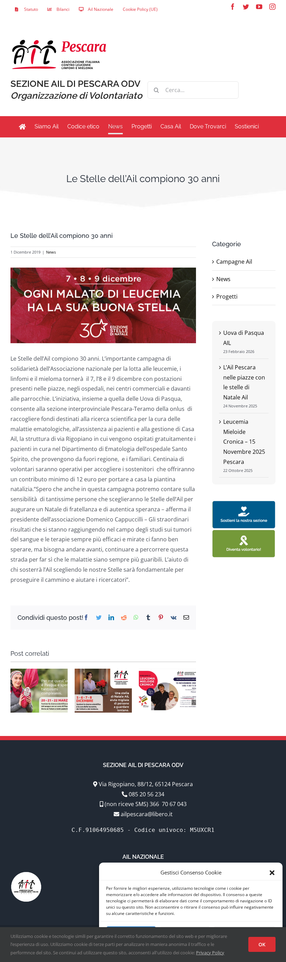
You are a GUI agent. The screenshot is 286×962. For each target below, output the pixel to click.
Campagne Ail (234, 261)
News (51, 252)
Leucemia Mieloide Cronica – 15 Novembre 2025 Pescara (244, 442)
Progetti (227, 296)
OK (261, 944)
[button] (272, 872)
